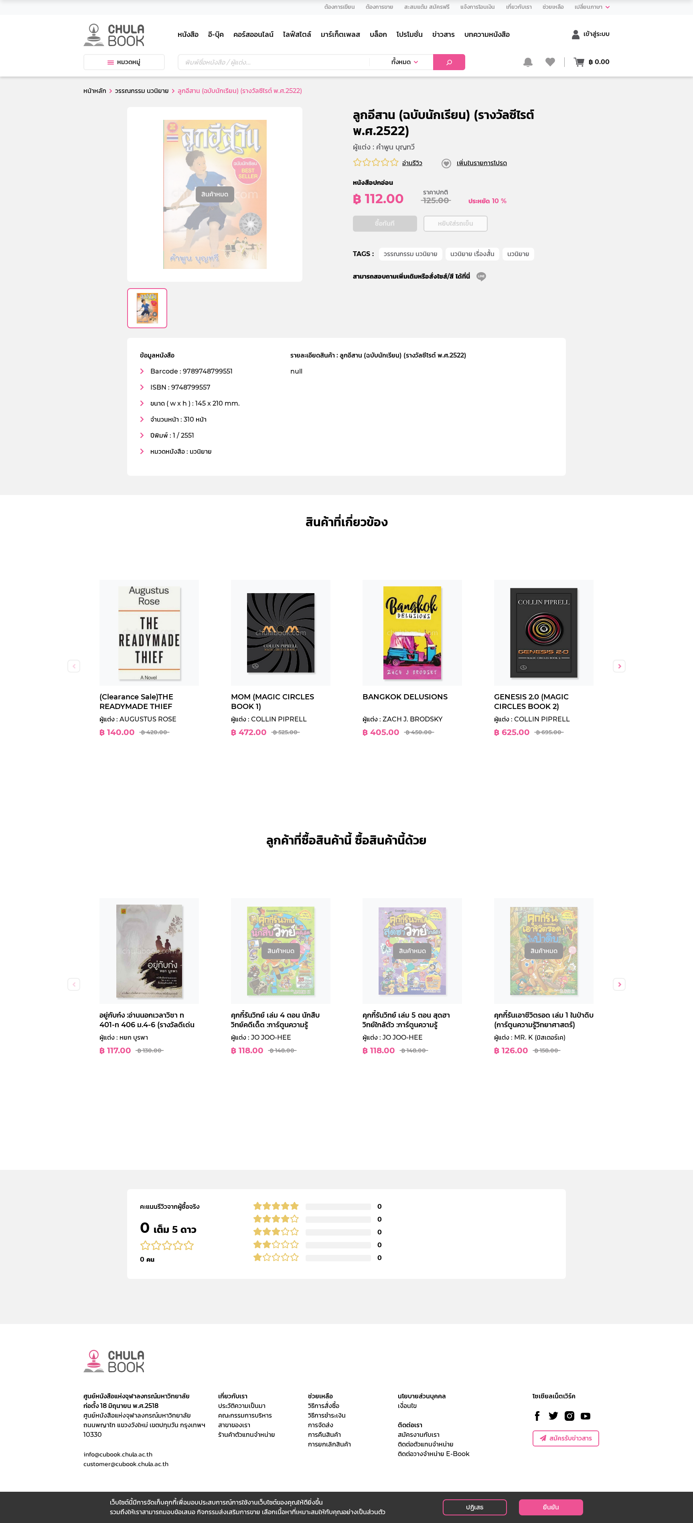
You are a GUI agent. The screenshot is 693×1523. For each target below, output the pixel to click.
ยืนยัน (551, 1507)
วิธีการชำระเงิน (327, 1415)
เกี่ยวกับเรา (232, 1396)
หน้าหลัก (94, 91)
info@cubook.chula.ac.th (117, 1454)
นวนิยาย (518, 254)
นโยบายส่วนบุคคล (422, 1396)
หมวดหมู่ (128, 62)
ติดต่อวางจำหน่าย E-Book (434, 1454)
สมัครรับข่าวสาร (570, 1438)
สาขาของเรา (234, 1425)
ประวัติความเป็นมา (241, 1406)
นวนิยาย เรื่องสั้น (472, 254)
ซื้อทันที (385, 223)
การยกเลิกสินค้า (329, 1444)
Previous (73, 666)
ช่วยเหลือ (320, 1396)
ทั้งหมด (401, 62)
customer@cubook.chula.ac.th (125, 1463)
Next (619, 666)
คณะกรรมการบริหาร (245, 1415)
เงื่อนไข (407, 1406)
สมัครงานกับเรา (419, 1434)
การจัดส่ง (320, 1425)
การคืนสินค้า (324, 1434)
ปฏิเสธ (474, 1507)
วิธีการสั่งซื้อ (323, 1406)
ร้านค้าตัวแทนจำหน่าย (246, 1434)
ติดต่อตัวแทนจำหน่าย (426, 1444)
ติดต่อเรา (410, 1425)
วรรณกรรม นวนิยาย (411, 254)
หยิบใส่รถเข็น (455, 223)
